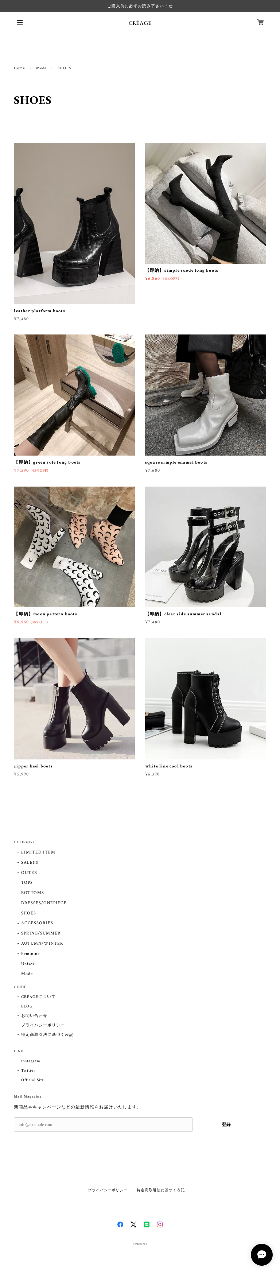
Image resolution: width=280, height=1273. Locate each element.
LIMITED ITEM (38, 852)
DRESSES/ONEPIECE (43, 903)
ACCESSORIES (37, 923)
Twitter (28, 1070)
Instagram (30, 1061)
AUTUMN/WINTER (42, 943)
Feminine (30, 953)
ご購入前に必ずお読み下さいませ (139, 6)
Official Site (32, 1080)
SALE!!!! (30, 862)
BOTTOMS (32, 892)
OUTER (29, 872)
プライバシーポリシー (43, 1025)
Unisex (28, 964)
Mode (41, 68)
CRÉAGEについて (38, 996)
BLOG (27, 1006)
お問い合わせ (34, 1015)
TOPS (27, 882)
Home (19, 68)
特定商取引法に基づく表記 (47, 1034)
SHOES (28, 913)
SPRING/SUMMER (41, 933)
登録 (226, 1124)
